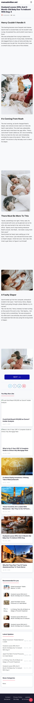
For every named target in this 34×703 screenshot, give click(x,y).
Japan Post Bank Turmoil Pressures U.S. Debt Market (17, 655)
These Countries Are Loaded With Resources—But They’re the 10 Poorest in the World (17, 509)
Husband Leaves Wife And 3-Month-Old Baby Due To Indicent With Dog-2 (20, 618)
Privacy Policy (17, 697)
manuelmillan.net (9, 2)
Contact (7, 697)
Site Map (16, 699)
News (4, 683)
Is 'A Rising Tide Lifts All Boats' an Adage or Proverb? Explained (17, 661)
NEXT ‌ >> (17, 377)
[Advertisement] (17, 59)
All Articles (25, 699)
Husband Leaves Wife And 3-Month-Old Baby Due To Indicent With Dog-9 (20, 595)
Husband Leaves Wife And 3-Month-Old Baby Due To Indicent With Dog (20, 626)
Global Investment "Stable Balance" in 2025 (17, 641)
